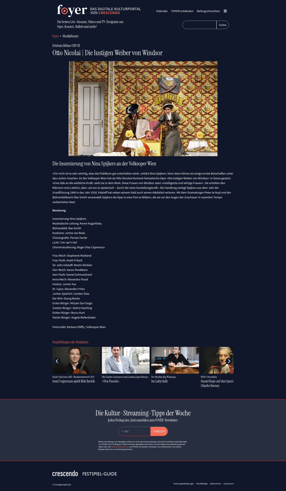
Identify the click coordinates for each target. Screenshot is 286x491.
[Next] (229, 361)
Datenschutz (215, 483)
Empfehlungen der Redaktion (70, 342)
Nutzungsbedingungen (184, 483)
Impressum (228, 483)
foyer (55, 36)
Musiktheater (71, 36)
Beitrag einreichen (208, 11)
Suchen (222, 25)
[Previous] (57, 361)
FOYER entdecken (182, 11)
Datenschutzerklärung (120, 446)
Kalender (162, 11)
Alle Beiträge (201, 483)
